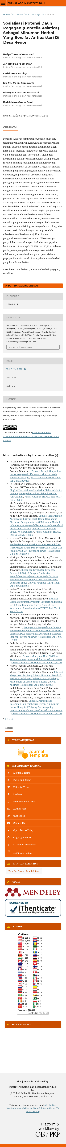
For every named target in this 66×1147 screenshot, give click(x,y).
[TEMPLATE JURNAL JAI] (33, 758)
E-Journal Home (21, 772)
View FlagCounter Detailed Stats (23, 871)
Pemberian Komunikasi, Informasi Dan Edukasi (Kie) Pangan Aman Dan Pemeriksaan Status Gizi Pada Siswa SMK (36, 547)
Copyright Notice (22, 837)
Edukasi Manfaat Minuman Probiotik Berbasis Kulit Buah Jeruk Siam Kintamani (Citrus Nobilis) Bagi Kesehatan (36, 603)
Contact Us (19, 822)
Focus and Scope (22, 779)
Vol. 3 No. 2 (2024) (35, 14)
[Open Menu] (3, 3)
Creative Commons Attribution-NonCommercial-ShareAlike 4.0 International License (31, 436)
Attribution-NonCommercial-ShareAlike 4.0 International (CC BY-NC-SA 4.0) (33, 1108)
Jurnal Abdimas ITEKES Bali (26, 3)
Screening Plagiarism (24, 844)
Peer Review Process (24, 801)
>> (12, 718)
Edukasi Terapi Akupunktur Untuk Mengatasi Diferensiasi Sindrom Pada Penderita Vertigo (36, 474)
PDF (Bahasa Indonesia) (23, 285)
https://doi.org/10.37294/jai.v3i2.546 (28, 115)
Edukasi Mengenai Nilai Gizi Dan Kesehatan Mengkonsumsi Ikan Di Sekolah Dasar (36, 658)
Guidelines (19, 815)
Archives (17, 14)
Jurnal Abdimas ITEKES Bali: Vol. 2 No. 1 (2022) (33, 683)
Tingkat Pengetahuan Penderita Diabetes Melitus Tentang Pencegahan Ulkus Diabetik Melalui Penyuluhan (36, 493)
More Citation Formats (20, 347)
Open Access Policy (23, 830)
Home (6, 14)
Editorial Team (21, 787)
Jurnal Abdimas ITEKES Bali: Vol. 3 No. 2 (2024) (36, 662)
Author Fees (19, 808)
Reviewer (18, 794)
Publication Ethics (22, 853)
